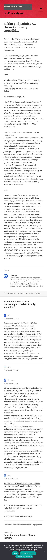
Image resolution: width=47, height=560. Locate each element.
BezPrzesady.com (14, 13)
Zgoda (15, 553)
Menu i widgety (41, 11)
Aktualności (31, 294)
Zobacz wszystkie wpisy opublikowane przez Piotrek (27, 286)
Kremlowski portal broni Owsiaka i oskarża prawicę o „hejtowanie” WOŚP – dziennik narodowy (21, 83)
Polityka (38, 294)
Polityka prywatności (24, 556)
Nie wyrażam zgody (28, 553)
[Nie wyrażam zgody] (44, 551)
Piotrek (22, 294)
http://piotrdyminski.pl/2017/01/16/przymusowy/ (23, 359)
